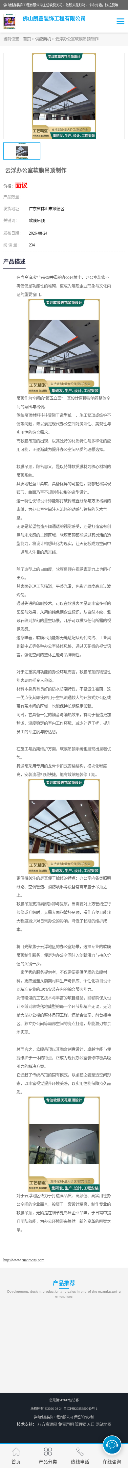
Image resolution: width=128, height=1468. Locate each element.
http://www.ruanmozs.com (23, 1260)
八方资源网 (47, 1424)
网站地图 (103, 1424)
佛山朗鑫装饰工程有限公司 (53, 1417)
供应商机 (43, 39)
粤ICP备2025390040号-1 (80, 1408)
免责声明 (66, 1424)
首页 (27, 39)
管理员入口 (85, 1424)
